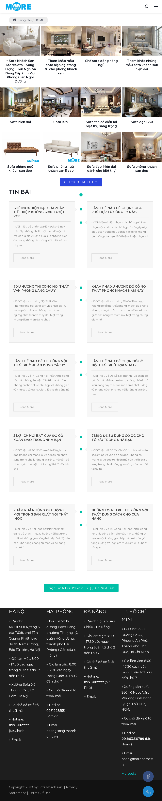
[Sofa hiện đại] (20, 102)
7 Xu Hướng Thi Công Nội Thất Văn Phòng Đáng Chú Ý (41, 289)
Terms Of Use (39, 793)
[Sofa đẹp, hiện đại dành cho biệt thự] (101, 147)
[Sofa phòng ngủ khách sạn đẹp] (20, 147)
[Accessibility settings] (139, 6)
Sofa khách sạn (50, 787)
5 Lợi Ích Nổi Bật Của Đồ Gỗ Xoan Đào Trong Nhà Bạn (38, 438)
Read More (27, 257)
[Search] (147, 6)
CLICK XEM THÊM (81, 182)
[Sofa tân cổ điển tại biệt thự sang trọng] (101, 102)
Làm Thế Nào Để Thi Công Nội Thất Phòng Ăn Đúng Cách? (40, 363)
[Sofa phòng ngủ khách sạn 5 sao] (61, 147)
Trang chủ (24, 20)
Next (104, 588)
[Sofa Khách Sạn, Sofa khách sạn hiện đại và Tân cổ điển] (18, 6)
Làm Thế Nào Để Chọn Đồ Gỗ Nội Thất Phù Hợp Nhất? (117, 363)
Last (111, 588)
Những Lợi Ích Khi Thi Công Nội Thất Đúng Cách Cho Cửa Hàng (119, 514)
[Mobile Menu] (155, 6)
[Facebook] (148, 776)
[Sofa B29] (61, 102)
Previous (77, 588)
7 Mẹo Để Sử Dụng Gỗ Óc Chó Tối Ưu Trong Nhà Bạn (117, 438)
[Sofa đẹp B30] (142, 102)
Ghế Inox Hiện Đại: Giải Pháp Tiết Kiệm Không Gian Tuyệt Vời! (39, 212)
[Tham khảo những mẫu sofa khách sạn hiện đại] (142, 41)
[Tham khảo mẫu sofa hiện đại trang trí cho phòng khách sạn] (61, 41)
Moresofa (129, 773)
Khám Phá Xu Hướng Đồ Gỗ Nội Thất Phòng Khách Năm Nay (119, 289)
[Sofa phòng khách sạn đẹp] (142, 147)
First (68, 588)
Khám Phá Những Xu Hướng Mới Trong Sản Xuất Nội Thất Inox (40, 514)
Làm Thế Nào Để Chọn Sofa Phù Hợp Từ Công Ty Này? (116, 210)
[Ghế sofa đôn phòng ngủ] (101, 41)
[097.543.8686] (148, 791)
